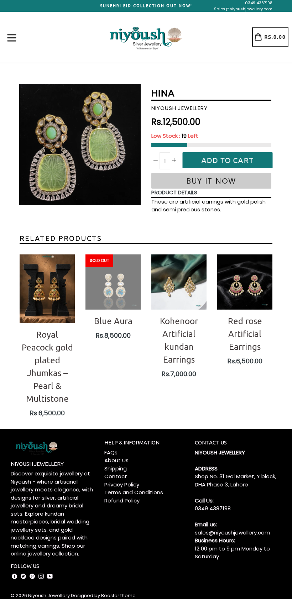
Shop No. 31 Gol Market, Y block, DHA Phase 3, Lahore (235, 480)
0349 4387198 (258, 3)
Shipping (115, 468)
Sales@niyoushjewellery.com (243, 9)
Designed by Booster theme (103, 595)
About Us (116, 460)
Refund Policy (122, 500)
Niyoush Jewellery (49, 595)
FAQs (111, 452)
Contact (115, 476)
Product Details (174, 192)
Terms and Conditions (133, 492)
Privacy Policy (121, 484)
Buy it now (211, 181)
